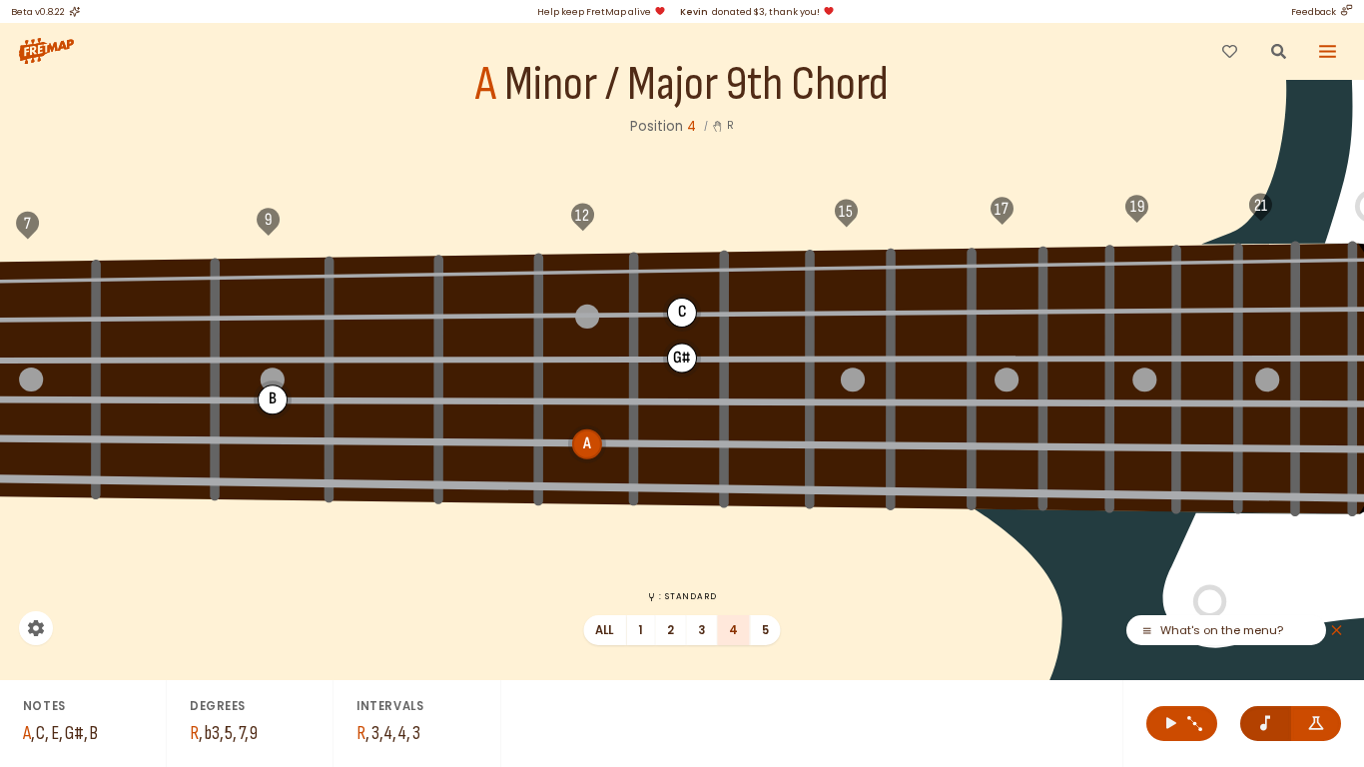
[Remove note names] (1265, 723)
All (604, 630)
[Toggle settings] (36, 628)
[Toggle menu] (1328, 51)
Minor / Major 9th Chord (696, 85)
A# (1077, 264)
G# (934, 266)
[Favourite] (1229, 51)
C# (272, 276)
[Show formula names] (1316, 723)
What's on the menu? (1221, 630)
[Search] (1278, 51)
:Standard (687, 596)
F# (767, 268)
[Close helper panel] (1336, 630)
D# (489, 272)
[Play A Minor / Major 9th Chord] (1181, 723)
